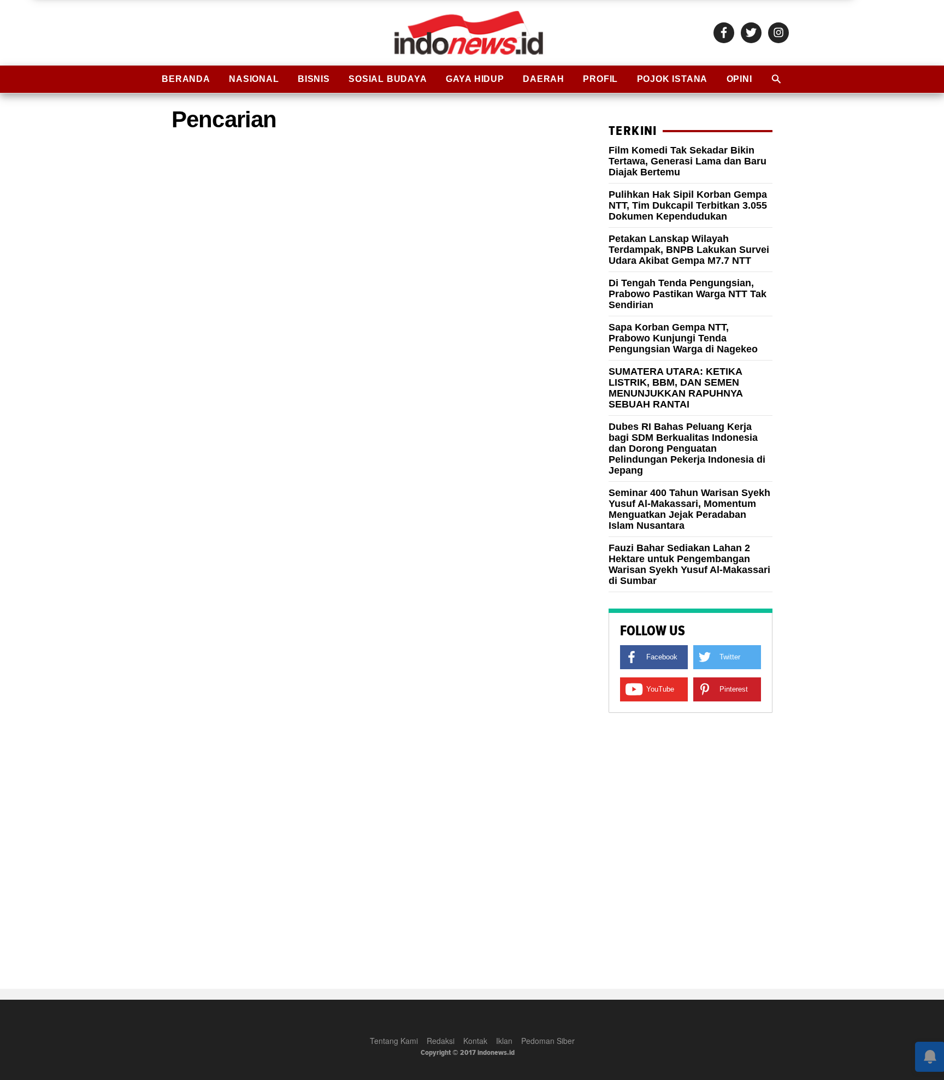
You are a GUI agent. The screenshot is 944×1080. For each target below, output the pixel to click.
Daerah (543, 79)
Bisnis (314, 79)
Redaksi (441, 1040)
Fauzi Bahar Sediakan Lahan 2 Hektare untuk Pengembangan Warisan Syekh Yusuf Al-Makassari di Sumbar (689, 564)
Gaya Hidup (475, 79)
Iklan (504, 1040)
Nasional (254, 79)
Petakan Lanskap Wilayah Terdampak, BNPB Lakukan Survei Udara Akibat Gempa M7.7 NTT (689, 249)
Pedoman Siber (548, 1040)
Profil (600, 79)
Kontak (475, 1040)
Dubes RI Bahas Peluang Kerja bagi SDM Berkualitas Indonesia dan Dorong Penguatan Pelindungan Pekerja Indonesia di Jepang (687, 448)
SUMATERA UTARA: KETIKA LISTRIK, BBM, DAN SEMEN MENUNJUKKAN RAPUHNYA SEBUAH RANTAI (675, 388)
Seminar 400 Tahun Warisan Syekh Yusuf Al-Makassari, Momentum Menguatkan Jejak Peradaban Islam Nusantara (689, 509)
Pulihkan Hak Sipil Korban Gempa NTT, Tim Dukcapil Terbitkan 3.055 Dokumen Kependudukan (688, 205)
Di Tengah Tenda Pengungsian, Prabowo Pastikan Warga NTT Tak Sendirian (687, 294)
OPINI (739, 79)
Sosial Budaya (388, 79)
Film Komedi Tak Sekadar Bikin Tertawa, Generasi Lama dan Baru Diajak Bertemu (687, 161)
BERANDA (186, 79)
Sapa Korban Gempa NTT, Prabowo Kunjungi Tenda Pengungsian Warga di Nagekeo (683, 338)
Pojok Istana (672, 79)
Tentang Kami (394, 1040)
